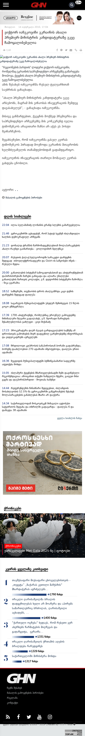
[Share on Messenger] (61, 50)
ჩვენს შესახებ (14, 687)
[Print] (81, 50)
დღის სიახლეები (17, 216)
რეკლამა (12, 697)
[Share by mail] (71, 50)
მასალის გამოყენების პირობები (23, 197)
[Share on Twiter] (66, 50)
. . (16, 190)
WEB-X (63, 724)
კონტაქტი (12, 702)
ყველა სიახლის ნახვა (69, 418)
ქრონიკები (12, 508)
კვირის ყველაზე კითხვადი (26, 569)
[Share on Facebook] (57, 50)
